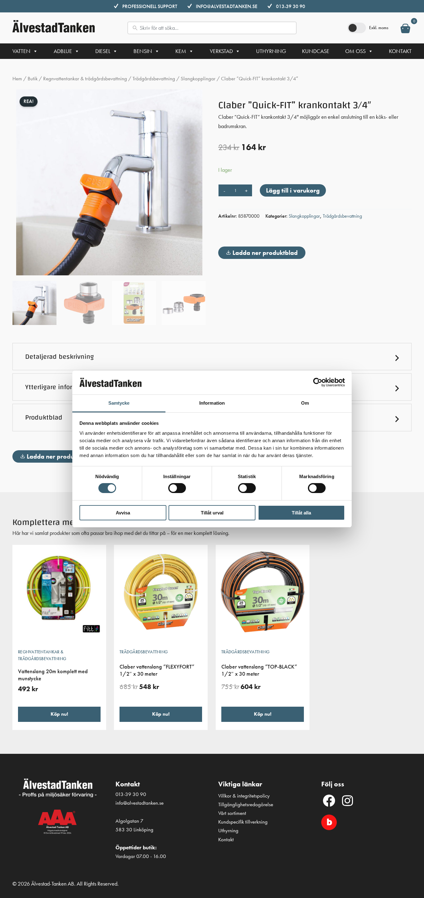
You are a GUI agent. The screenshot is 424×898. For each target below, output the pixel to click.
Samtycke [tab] (119, 403)
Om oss (355, 51)
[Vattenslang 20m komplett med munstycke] (59, 594)
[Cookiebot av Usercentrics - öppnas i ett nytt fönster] (318, 382)
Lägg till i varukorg (293, 190)
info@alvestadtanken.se (226, 6)
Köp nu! (59, 714)
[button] (212, 356)
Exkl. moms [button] (378, 27)
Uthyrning (271, 51)
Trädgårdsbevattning (154, 78)
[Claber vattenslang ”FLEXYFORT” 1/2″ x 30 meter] (161, 594)
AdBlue (63, 51)
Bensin (142, 51)
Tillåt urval (212, 512)
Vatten (21, 51)
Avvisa (123, 512)
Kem (180, 51)
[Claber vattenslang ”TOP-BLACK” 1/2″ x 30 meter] (262, 594)
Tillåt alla (301, 512)
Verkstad (221, 51)
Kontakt (400, 51)
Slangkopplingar (198, 78)
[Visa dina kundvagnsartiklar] (405, 30)
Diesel (102, 51)
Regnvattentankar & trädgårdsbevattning (85, 78)
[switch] (177, 488)
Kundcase (315, 51)
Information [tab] (212, 403)
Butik (33, 78)
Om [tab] (305, 403)
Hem (17, 78)
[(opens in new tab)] (329, 821)
